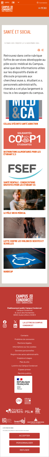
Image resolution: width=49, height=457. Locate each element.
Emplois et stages (24, 358)
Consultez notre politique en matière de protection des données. (16, 430)
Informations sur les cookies (24, 347)
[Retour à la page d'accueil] (7, 9)
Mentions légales (24, 343)
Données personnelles (24, 350)
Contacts (24, 335)
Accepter (24, 436)
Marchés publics (24, 373)
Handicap (8, 271)
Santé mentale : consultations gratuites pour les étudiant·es (19, 183)
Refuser (24, 450)
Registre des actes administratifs (24, 354)
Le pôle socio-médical (15, 213)
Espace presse (24, 369)
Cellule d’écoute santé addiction (21, 124)
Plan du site (24, 362)
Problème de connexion (24, 339)
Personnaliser (24, 443)
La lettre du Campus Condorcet (32, 323)
